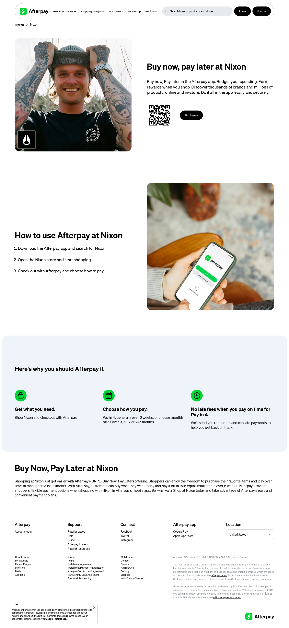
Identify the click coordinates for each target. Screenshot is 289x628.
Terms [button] (71, 560)
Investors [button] (20, 567)
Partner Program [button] (23, 564)
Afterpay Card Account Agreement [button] (86, 571)
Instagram (127, 540)
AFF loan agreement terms (227, 597)
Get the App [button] (191, 115)
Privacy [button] (71, 557)
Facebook (126, 531)
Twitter (125, 536)
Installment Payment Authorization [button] (86, 567)
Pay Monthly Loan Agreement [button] (83, 574)
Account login (23, 531)
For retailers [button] (116, 11)
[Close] (94, 607)
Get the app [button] (134, 11)
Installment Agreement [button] (80, 564)
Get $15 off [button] (151, 11)
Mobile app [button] (127, 557)
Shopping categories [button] (93, 11)
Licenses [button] (125, 574)
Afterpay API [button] (127, 567)
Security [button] (125, 571)
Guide (71, 540)
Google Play (180, 531)
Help (70, 536)
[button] (242, 11)
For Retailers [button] (21, 560)
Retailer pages (76, 531)
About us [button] (20, 574)
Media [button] (18, 571)
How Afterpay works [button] (64, 11)
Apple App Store (183, 536)
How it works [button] (22, 557)
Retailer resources (79, 548)
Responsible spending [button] (79, 578)
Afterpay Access (78, 544)
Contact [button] (125, 560)
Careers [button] (125, 564)
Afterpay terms (219, 575)
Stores (19, 25)
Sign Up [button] (262, 11)
